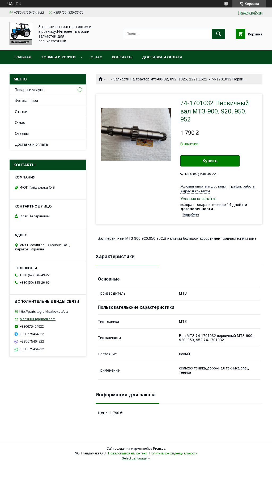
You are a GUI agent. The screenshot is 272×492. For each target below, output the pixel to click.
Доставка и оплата (162, 57)
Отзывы (22, 133)
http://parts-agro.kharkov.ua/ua (43, 311)
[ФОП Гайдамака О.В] (21, 43)
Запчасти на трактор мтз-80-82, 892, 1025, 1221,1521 (160, 79)
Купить (210, 160)
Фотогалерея (26, 101)
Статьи (21, 111)
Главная (22, 57)
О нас (96, 57)
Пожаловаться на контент (127, 453)
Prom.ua (159, 448)
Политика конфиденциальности (173, 453)
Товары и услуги (58, 57)
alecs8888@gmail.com (38, 319)
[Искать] (218, 34)
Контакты (122, 57)
